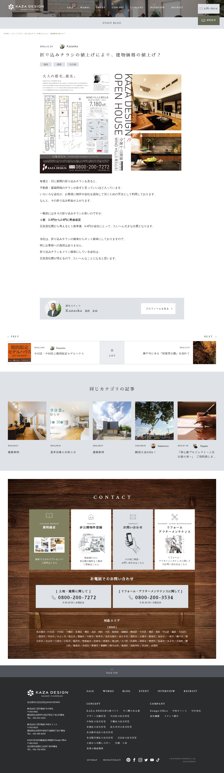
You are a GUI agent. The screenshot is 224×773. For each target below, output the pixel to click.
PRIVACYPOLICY (112, 760)
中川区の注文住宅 (120, 716)
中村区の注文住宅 (96, 721)
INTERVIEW (157, 7)
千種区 (69, 632)
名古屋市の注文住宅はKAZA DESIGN (43, 702)
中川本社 (196, 711)
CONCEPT (118, 7)
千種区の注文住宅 (120, 721)
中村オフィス (179, 711)
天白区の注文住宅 (127, 738)
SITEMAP (92, 760)
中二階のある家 (131, 711)
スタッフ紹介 (171, 716)
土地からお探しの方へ (99, 743)
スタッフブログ (17, 33)
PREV (15, 336)
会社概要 (155, 716)
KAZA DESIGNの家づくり (103, 711)
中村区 (60, 632)
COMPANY (137, 7)
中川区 (51, 632)
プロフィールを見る (157, 308)
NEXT (208, 336)
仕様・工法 (121, 743)
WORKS (85, 7)
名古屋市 (40, 632)
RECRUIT (177, 7)
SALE (70, 7)
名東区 (78, 632)
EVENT (100, 7)
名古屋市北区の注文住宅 (100, 732)
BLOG (126, 691)
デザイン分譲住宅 (96, 716)
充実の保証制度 (95, 748)
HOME (6, 33)
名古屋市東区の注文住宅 (100, 738)
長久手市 (123, 636)
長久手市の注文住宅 (121, 727)
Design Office (159, 711)
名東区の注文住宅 (96, 727)
